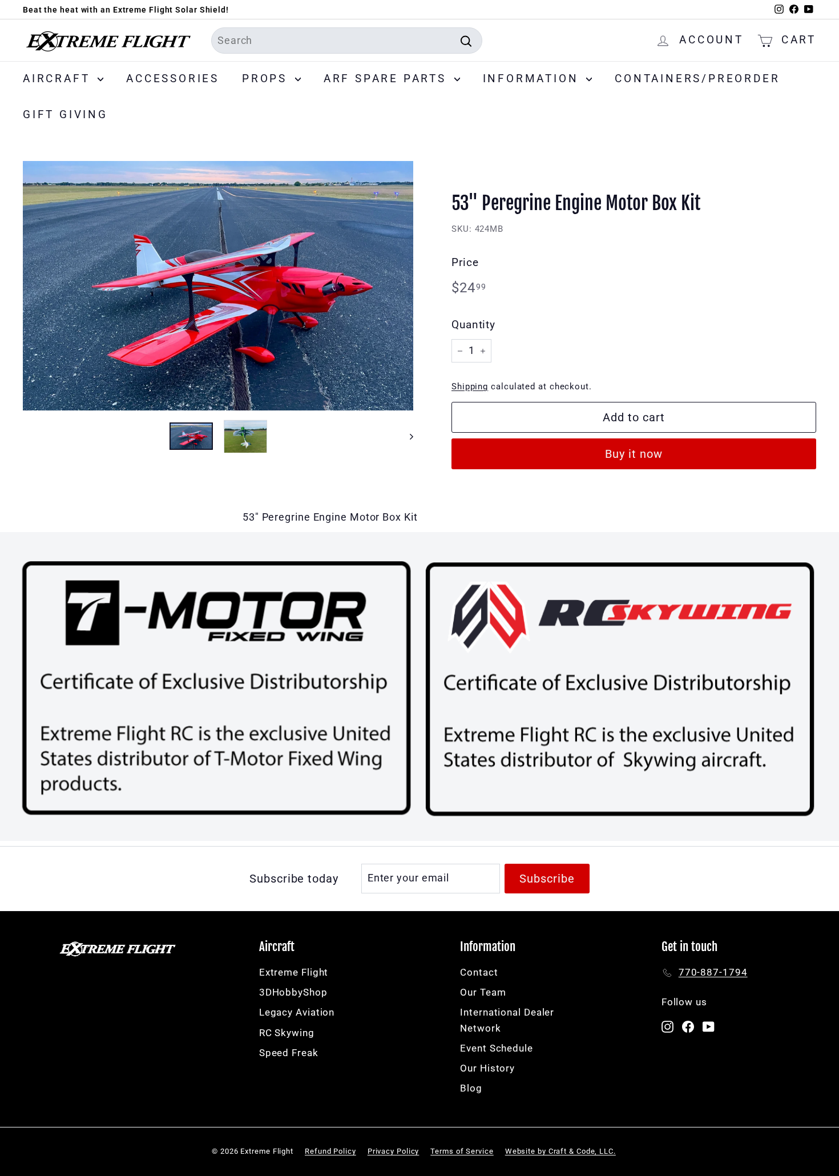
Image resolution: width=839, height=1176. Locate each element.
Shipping (469, 386)
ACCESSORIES (172, 78)
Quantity (473, 324)
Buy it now (634, 454)
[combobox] (346, 40)
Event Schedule (496, 1048)
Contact (479, 972)
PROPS (267, 78)
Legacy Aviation (297, 1012)
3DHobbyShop (293, 992)
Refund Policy (330, 1151)
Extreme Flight (294, 972)
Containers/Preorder (697, 78)
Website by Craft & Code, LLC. (560, 1151)
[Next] (406, 436)
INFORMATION (533, 78)
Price (465, 262)
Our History (487, 1068)
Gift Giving (65, 114)
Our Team (483, 992)
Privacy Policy (394, 1151)
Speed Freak (288, 1052)
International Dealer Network (507, 1019)
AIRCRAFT (59, 78)
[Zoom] (218, 285)
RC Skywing (286, 1032)
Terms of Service (461, 1151)
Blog (471, 1088)
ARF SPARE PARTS (387, 78)
